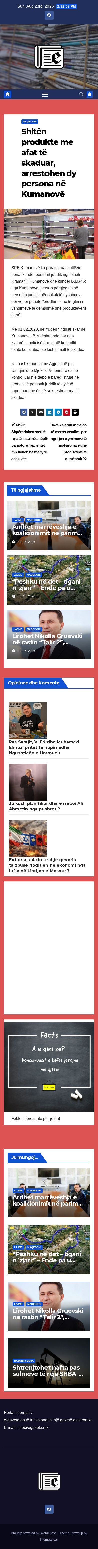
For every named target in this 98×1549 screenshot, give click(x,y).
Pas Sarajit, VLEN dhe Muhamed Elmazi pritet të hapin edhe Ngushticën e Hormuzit (44, 747)
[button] (81, 94)
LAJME (18, 520)
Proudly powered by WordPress (34, 1533)
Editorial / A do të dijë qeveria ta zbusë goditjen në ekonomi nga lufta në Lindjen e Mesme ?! (47, 865)
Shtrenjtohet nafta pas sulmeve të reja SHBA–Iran (46, 1374)
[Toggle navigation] (45, 94)
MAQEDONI (30, 121)
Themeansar (49, 1539)
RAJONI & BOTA (24, 1360)
